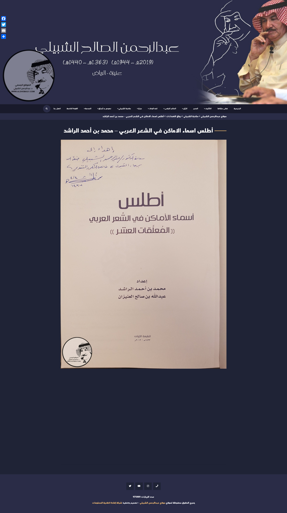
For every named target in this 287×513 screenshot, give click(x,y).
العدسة (88, 108)
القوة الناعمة (72, 108)
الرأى (185, 108)
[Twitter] (4, 25)
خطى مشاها (222, 108)
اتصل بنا (57, 108)
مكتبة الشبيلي (124, 108)
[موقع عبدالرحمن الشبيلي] (143, 52)
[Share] (4, 36)
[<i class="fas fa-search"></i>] (47, 108)
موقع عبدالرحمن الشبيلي (152, 503)
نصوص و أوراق (105, 108)
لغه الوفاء (153, 108)
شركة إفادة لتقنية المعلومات (107, 503)
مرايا (140, 108)
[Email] (4, 31)
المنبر (195, 108)
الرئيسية (237, 108)
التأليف (208, 108)
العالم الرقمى (170, 108)
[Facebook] (4, 19)
